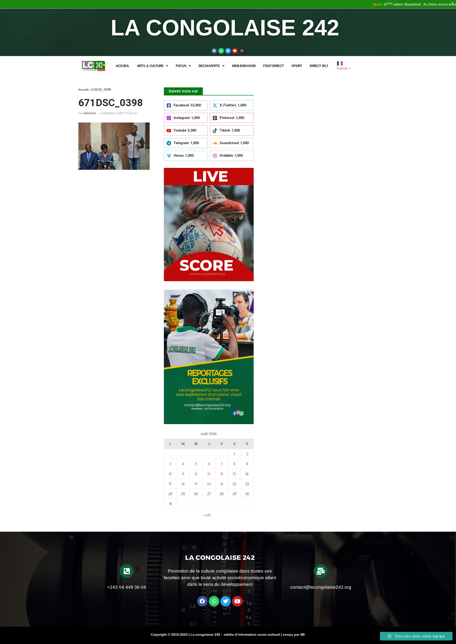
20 (209, 484)
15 (234, 474)
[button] (152, 66)
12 (196, 474)
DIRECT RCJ (319, 66)
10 (170, 474)
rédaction (89, 113)
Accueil (122, 66)
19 (196, 484)
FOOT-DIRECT (273, 66)
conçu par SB (294, 634)
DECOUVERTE (209, 66)
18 (183, 484)
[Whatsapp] (221, 51)
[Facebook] (214, 51)
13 (209, 474)
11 (183, 474)
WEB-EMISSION (244, 66)
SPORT (296, 66)
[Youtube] (235, 51)
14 (221, 474)
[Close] (452, 3)
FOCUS (181, 66)
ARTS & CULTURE (150, 66)
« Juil (206, 515)
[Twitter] (228, 51)
